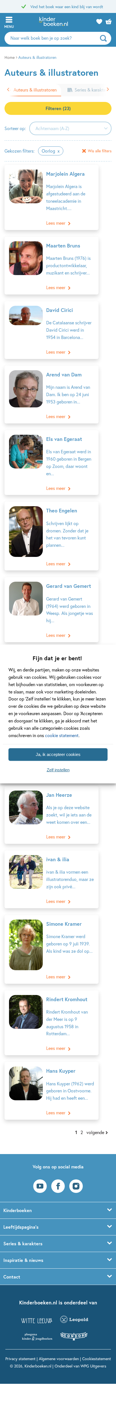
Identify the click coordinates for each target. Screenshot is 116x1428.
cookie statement (62, 735)
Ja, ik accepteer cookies (58, 754)
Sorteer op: (15, 128)
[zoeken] (105, 38)
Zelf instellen (58, 769)
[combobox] (70, 128)
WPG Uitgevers (93, 1366)
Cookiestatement (96, 1358)
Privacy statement (20, 1358)
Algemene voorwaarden (59, 1358)
